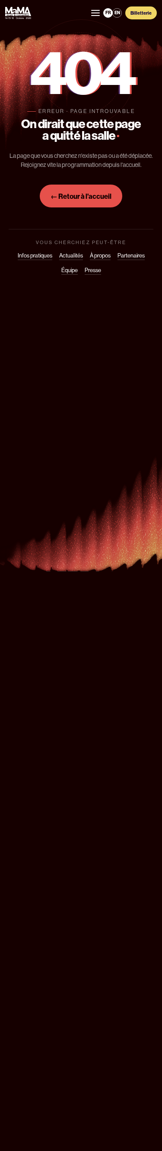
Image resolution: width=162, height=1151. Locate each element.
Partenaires (131, 255)
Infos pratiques (35, 255)
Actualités (71, 255)
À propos (100, 255)
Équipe (69, 270)
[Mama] (18, 13)
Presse (93, 270)
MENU (95, 13)
